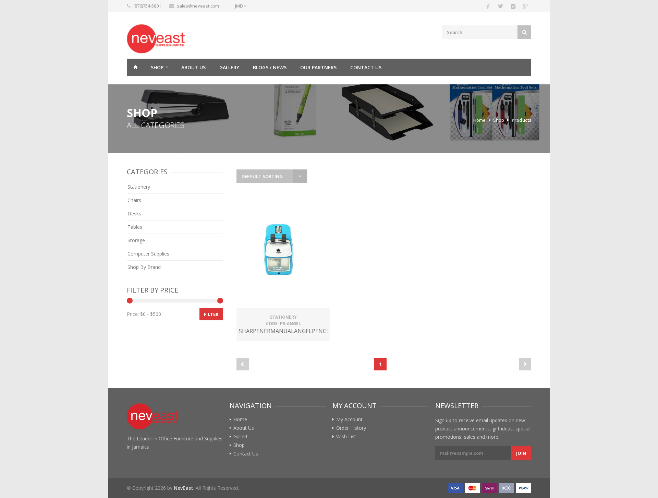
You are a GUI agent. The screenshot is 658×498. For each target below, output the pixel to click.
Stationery (138, 186)
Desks (134, 213)
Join (521, 453)
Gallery (229, 67)
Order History (351, 428)
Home (135, 67)
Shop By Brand (144, 267)
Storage (136, 240)
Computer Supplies (148, 253)
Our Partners (318, 67)
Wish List (346, 437)
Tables (134, 227)
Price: (133, 314)
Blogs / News (270, 67)
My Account (349, 419)
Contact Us (365, 67)
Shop (157, 67)
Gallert (240, 437)
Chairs (134, 200)
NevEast (183, 488)
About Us (193, 67)
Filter (211, 314)
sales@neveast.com (198, 6)
